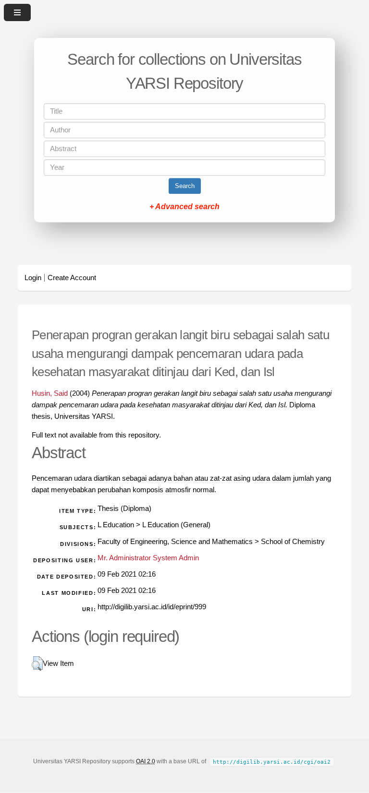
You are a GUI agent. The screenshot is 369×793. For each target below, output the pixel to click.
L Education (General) (176, 525)
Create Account (72, 278)
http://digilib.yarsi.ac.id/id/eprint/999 (152, 607)
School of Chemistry (293, 541)
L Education (116, 525)
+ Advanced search (184, 206)
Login (33, 278)
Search (185, 185)
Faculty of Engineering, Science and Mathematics (175, 541)
